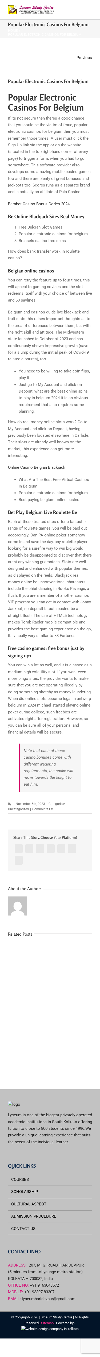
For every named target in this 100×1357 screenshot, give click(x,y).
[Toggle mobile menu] (90, 9)
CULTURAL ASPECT (28, 1204)
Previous (84, 57)
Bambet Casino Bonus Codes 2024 (39, 204)
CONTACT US (23, 1228)
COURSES (20, 1179)
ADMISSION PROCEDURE (33, 1216)
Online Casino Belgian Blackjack (36, 467)
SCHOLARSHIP (24, 1191)
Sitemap (47, 1323)
